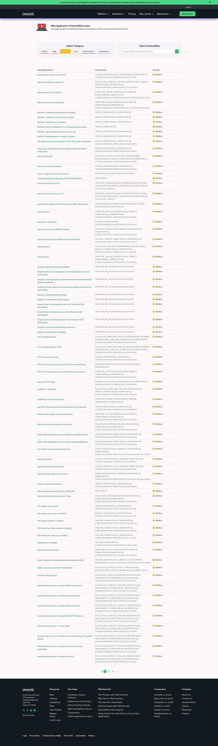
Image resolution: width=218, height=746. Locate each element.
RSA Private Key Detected (48, 550)
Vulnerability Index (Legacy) (110, 710)
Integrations (55, 702)
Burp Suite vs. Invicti (163, 698)
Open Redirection (44, 459)
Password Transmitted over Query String (54, 496)
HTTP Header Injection (46, 337)
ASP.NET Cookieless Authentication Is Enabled (56, 113)
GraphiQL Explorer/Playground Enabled (53, 267)
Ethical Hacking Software (79, 705)
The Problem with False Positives (113, 695)
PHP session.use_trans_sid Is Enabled (52, 535)
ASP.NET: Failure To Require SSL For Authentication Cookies (62, 127)
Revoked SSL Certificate (47, 543)
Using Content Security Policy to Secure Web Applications (118, 714)
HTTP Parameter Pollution (48, 357)
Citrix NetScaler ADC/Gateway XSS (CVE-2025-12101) (59, 178)
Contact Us (187, 698)
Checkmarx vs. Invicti (163, 702)
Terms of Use (68, 736)
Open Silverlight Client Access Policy (52, 474)
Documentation (189, 702)
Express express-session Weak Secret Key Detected (58, 239)
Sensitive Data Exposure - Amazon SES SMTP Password (60, 616)
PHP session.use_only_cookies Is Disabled (54, 528)
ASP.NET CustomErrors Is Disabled (51, 122)
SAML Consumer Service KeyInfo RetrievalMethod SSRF (60, 560)
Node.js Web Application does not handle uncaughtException (62, 435)
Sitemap (91, 736)
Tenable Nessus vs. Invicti (162, 714)
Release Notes (53, 714)
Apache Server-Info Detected (49, 92)
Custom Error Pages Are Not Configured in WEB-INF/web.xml (62, 204)
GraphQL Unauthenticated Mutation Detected (56, 327)
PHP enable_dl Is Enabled (47, 506)
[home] (28, 13)
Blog (52, 695)
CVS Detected (43, 212)
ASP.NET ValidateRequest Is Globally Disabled (56, 136)
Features (53, 698)
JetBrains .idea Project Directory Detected (54, 414)
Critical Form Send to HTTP (48, 183)
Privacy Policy (35, 736)
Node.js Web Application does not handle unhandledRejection (62, 442)
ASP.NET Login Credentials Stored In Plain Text (56, 132)
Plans (52, 706)
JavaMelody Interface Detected (50, 399)
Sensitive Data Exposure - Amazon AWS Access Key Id (59, 585)
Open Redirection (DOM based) (50, 467)
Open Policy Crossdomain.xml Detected (53, 449)
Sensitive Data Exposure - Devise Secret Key (55, 656)
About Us (186, 695)
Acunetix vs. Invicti (162, 695)
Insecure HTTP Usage (46, 382)
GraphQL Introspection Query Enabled (53, 300)
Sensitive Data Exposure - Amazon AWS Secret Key (58, 596)
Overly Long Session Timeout (49, 484)
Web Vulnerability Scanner (80, 709)
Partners (185, 713)
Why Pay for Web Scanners (110, 698)
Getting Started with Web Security (114, 706)
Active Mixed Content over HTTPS (51, 75)
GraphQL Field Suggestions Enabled (52, 295)
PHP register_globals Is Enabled (50, 521)
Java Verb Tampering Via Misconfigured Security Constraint (61, 407)
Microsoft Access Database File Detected (54, 424)
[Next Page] (117, 671)
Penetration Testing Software (76, 696)
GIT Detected (43, 257)
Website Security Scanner (79, 701)
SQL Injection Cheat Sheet (110, 702)
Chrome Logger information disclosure (53, 174)
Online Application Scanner (80, 716)
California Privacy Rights (52, 736)
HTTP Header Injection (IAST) (49, 347)
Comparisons (73, 712)
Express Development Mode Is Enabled (53, 229)
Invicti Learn (55, 720)
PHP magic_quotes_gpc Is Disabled (51, 513)
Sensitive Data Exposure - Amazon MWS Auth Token (58, 606)
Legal (25, 736)
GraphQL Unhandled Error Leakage (51, 332)
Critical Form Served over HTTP (50, 194)
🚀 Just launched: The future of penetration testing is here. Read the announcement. (109, 2)
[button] (189, 7)
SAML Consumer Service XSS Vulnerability (55, 568)
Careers (185, 706)
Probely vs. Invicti (162, 706)
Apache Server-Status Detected (50, 102)
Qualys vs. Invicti (161, 710)
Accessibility (81, 736)
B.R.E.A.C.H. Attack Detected (49, 166)
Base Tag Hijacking (44, 156)
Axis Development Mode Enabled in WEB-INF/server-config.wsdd (64, 141)
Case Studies (55, 710)
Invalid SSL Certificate (46, 389)
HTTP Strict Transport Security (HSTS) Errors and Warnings (61, 364)
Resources (186, 710)
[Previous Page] (101, 671)
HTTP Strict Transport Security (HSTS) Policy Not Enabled (61, 372)
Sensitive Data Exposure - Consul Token (53, 626)
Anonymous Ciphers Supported (50, 82)
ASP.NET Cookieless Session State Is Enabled (55, 117)
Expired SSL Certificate (47, 222)
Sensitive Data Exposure (47, 575)
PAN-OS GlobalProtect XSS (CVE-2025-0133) (56, 491)
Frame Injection (43, 247)
